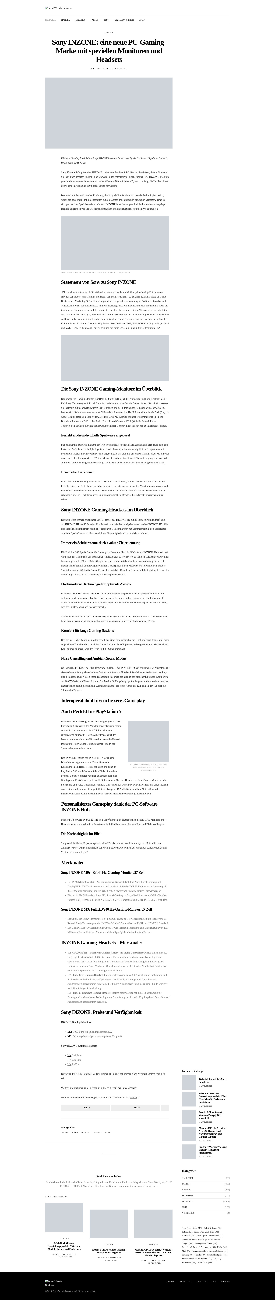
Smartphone (205, 1259)
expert (186, 1239)
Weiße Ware (189, 1262)
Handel (65, 20)
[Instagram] (224, 20)
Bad (207, 1228)
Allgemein (188, 1178)
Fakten (95, 20)
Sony (108, 1133)
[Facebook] (220, 20)
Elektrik (202, 1236)
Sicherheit (200, 1255)
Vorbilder (188, 1213)
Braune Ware (201, 1232)
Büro (75, 1133)
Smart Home (189, 1259)
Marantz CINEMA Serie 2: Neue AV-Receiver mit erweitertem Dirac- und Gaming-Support (153, 1252)
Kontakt (170, 1282)
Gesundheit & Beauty (192, 1247)
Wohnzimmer (204, 1262)
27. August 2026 (65, 1257)
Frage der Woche (211, 1239)
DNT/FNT (188, 1236)
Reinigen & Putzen (218, 1251)
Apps (186, 1228)
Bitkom (187, 1232)
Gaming (134, 1097)
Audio (65, 1133)
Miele (186, 1251)
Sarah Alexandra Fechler (115, 69)
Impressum (201, 1282)
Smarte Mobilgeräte (217, 1255)
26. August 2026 (110, 1260)
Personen (80, 20)
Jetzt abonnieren (124, 20)
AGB (214, 1282)
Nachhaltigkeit (200, 1251)
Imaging (210, 1247)
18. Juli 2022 (95, 69)
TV (217, 1259)
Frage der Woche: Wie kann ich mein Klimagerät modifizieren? (213, 1150)
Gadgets (86, 1133)
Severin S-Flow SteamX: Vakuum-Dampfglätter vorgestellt (109, 1251)
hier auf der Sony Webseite (123, 1088)
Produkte (50, 20)
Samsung (187, 1255)
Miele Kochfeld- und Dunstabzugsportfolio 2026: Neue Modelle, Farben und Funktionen (64, 1246)
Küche (222, 1247)
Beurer (216, 1228)
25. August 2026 (205, 1157)
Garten (212, 1243)
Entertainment (216, 1236)
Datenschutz (185, 1282)
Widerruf (225, 1282)
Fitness (196, 1239)
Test (106, 20)
